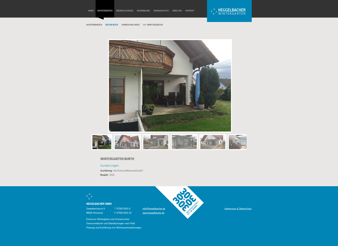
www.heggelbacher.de (153, 213)
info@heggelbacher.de (154, 208)
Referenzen (111, 25)
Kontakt (189, 11)
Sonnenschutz (161, 11)
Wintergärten (104, 11)
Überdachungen (124, 11)
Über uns (177, 11)
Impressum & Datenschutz (238, 208)
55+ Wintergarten (153, 25)
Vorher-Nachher (130, 25)
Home (91, 11)
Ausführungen (94, 25)
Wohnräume (143, 11)
